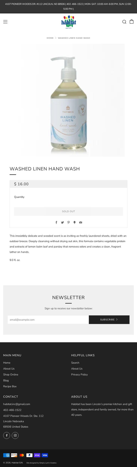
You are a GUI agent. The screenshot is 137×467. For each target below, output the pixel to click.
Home (50, 38)
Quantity (19, 197)
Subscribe (107, 319)
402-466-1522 (12, 410)
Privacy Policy (79, 374)
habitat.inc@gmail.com (16, 404)
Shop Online (10, 374)
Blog (6, 380)
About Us (8, 368)
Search (75, 362)
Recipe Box (10, 386)
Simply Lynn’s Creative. (48, 463)
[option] (68, 100)
